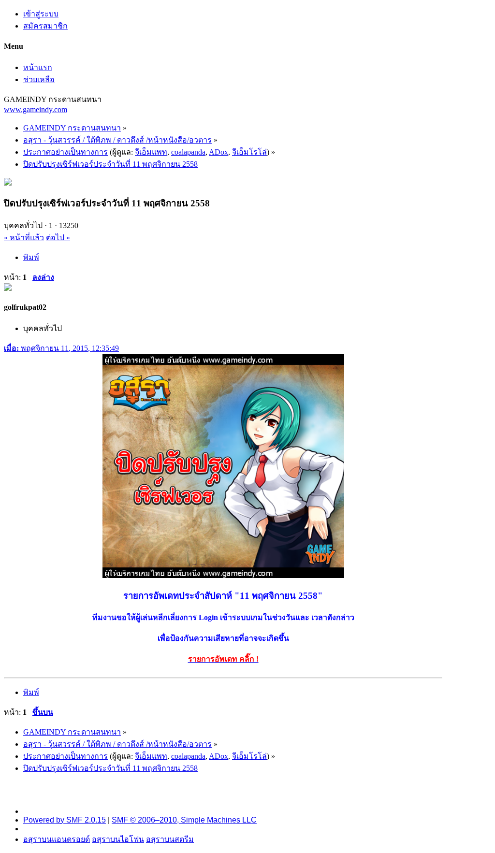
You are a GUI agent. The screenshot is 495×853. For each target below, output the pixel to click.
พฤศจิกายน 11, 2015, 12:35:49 (61, 348)
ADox (218, 152)
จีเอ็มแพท (151, 152)
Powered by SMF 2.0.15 (64, 820)
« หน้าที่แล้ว (24, 237)
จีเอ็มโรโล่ (249, 152)
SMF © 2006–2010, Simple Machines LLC (184, 820)
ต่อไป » (58, 237)
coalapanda (188, 152)
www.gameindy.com (35, 109)
